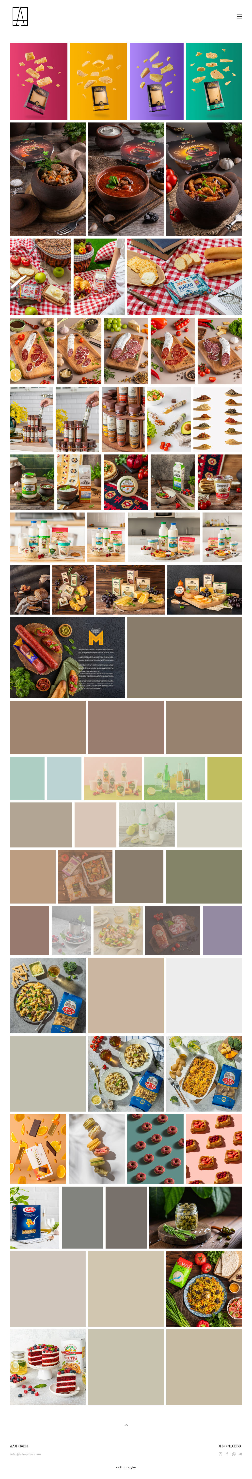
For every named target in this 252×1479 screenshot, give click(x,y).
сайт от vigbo (126, 1467)
